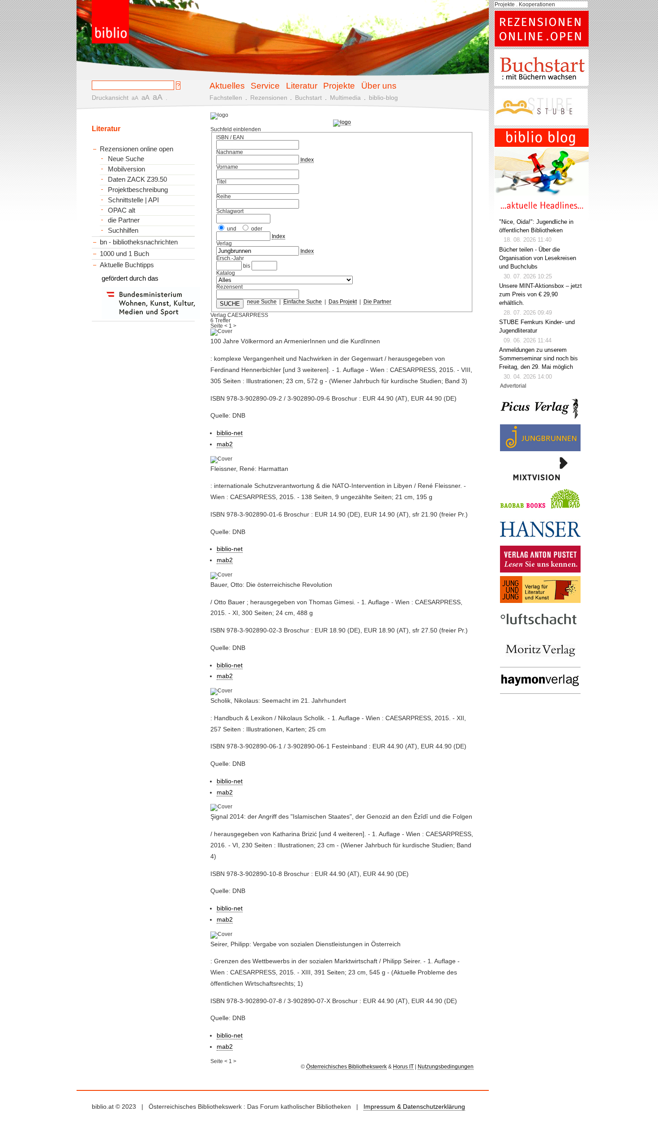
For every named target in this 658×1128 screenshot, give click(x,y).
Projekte (339, 85)
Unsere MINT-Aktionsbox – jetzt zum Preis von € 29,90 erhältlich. (540, 294)
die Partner (124, 220)
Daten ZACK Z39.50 (137, 179)
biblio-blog (383, 97)
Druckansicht (110, 97)
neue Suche (262, 301)
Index (307, 159)
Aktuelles (227, 85)
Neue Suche (126, 158)
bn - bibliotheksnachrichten (139, 242)
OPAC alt (121, 210)
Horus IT (403, 1066)
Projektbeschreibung (138, 189)
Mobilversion (126, 169)
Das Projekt (343, 301)
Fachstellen (225, 97)
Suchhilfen (123, 230)
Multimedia (345, 97)
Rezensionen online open (136, 149)
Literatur (301, 85)
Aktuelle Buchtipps (127, 265)
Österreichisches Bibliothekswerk (346, 1066)
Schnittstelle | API (133, 200)
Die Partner (377, 301)
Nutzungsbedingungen (446, 1066)
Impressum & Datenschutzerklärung (414, 1106)
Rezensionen (268, 97)
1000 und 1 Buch (124, 253)
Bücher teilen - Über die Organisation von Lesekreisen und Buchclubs (537, 258)
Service (265, 85)
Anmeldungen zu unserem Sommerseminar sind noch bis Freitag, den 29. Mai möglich (538, 358)
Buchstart (308, 97)
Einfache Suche (302, 301)
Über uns (379, 85)
